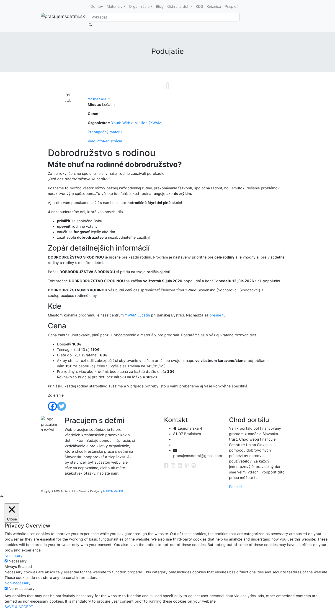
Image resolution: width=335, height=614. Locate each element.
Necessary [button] (14, 555)
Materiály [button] (115, 6)
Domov (96, 6)
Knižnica (214, 6)
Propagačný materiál (106, 132)
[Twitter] (61, 406)
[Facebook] (52, 406)
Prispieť (231, 6)
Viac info (95, 141)
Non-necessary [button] (18, 583)
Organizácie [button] (139, 6)
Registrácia (112, 141)
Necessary (18, 561)
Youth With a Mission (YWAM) (137, 122)
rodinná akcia (97, 99)
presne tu (217, 315)
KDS (199, 6)
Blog (160, 6)
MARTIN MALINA (113, 491)
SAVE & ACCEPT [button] (19, 606)
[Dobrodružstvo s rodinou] (167, 85)
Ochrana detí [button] (178, 6)
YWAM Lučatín (137, 315)
